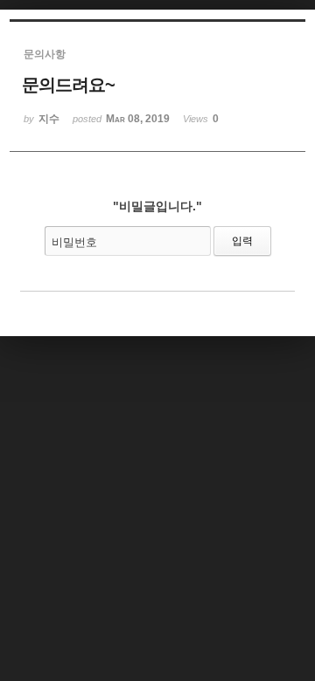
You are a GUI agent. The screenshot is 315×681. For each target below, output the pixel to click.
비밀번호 (74, 242)
